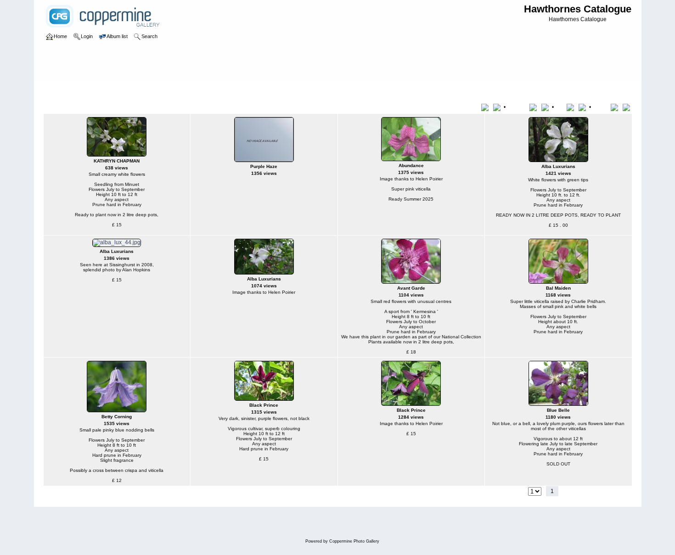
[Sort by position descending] (627, 107)
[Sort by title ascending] (486, 107)
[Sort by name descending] (546, 107)
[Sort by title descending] (497, 107)
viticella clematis (94, 89)
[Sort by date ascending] (572, 107)
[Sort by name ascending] (534, 107)
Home (60, 89)
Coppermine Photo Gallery (354, 541)
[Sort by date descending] (583, 107)
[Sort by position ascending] (616, 107)
